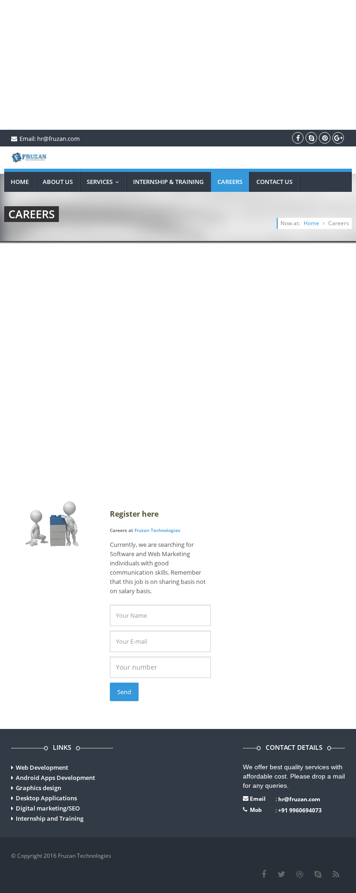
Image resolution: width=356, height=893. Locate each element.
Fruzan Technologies (157, 530)
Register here (134, 514)
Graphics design (38, 788)
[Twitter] (281, 874)
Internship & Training (168, 181)
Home (20, 181)
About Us (58, 181)
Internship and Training (49, 818)
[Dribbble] (300, 874)
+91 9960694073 (300, 810)
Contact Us (274, 181)
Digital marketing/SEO (48, 808)
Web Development (42, 767)
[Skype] (318, 874)
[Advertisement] (178, 65)
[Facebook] (263, 874)
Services (105, 181)
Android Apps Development (55, 777)
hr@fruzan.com (299, 799)
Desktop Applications (46, 798)
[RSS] (336, 874)
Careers (229, 181)
